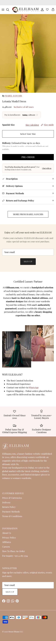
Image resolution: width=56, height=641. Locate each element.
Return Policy (8, 506)
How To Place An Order (13, 551)
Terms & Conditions (12, 516)
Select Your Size (28, 134)
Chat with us (46, 168)
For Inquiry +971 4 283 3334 (15, 555)
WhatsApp (33, 387)
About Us (6, 532)
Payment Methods (11, 511)
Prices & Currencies (12, 497)
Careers (6, 546)
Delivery (6, 502)
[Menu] (3, 10)
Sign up (28, 261)
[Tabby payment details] (37, 115)
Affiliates (6, 542)
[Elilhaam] (25, 10)
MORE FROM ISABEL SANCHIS (28, 214)
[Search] (9, 10)
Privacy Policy (9, 537)
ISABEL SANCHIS (13, 95)
